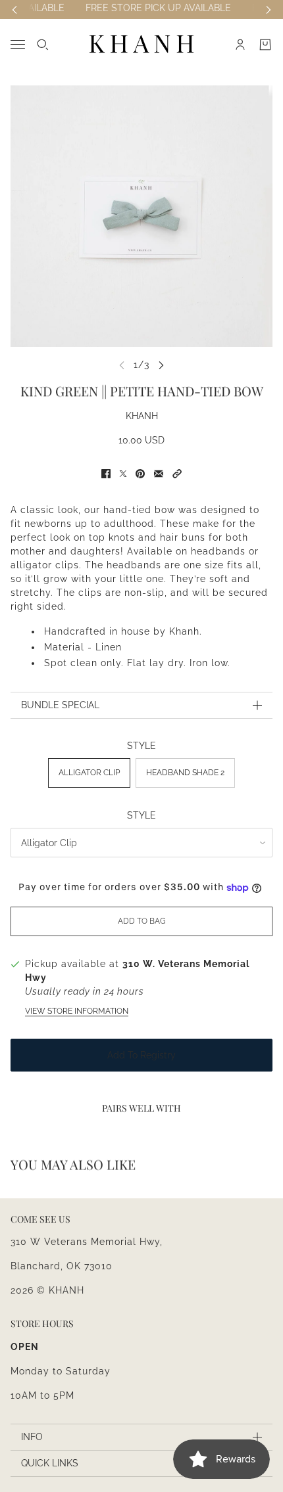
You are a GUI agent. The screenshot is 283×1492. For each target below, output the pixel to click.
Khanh (142, 416)
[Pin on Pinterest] (140, 473)
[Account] (240, 44)
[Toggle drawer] (18, 44)
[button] (177, 473)
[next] (161, 365)
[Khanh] (141, 44)
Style (141, 815)
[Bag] (265, 44)
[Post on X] (123, 474)
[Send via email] (158, 473)
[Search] (43, 44)
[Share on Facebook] (106, 473)
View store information (76, 1011)
